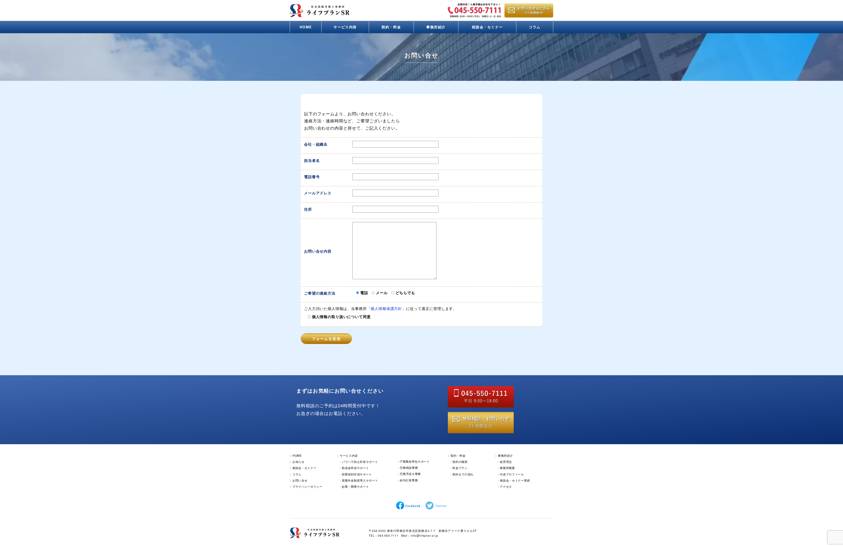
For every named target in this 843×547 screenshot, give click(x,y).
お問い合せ (299, 480)
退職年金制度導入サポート (360, 480)
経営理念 (506, 462)
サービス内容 (345, 26)
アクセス (506, 486)
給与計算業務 (409, 480)
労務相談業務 (409, 467)
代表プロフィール (512, 474)
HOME (306, 26)
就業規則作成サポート (357, 474)
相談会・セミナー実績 (515, 480)
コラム (534, 26)
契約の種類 (459, 462)
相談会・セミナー (487, 26)
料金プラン (459, 468)
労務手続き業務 (410, 474)
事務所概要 (507, 468)
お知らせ (298, 462)
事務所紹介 (436, 26)
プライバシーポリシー (307, 486)
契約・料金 (391, 26)
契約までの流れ (463, 474)
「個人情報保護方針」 (386, 308)
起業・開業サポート (355, 486)
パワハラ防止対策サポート (360, 462)
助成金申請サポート (355, 468)
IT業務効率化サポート (415, 461)
